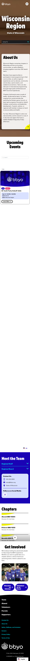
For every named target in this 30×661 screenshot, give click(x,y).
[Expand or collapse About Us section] (27, 126)
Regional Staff (7, 464)
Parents (5, 611)
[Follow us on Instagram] (5, 494)
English (23, 659)
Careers (4, 631)
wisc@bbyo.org (11, 482)
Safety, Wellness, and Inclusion (11, 627)
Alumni (4, 603)
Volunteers (6, 607)
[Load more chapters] (15, 538)
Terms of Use (6, 638)
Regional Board (8, 469)
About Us (4, 624)
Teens (4, 600)
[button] (27, 3)
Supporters (6, 614)
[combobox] (22, 659)
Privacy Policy (6, 634)
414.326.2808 (10, 479)
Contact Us (5, 620)
